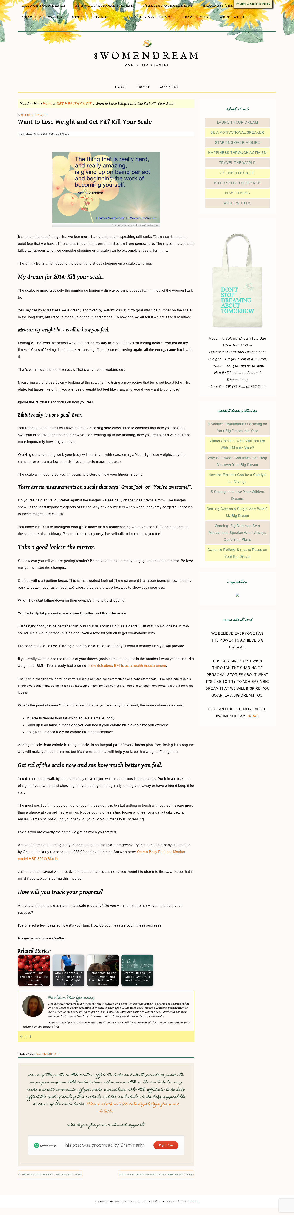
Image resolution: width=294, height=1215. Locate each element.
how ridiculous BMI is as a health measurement (127, 666)
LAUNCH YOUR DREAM (237, 122)
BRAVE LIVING (237, 193)
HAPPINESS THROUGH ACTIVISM (237, 153)
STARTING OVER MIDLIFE (237, 142)
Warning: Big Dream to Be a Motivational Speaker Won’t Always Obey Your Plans (237, 532)
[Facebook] (30, 1036)
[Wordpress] (21, 1036)
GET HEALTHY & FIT (74, 104)
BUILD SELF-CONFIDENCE (237, 183)
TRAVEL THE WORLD (237, 163)
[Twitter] (26, 1036)
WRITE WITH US (237, 203)
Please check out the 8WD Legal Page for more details (133, 1108)
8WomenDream (147, 56)
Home (48, 104)
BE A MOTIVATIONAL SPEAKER (237, 132)
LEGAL (194, 1201)
